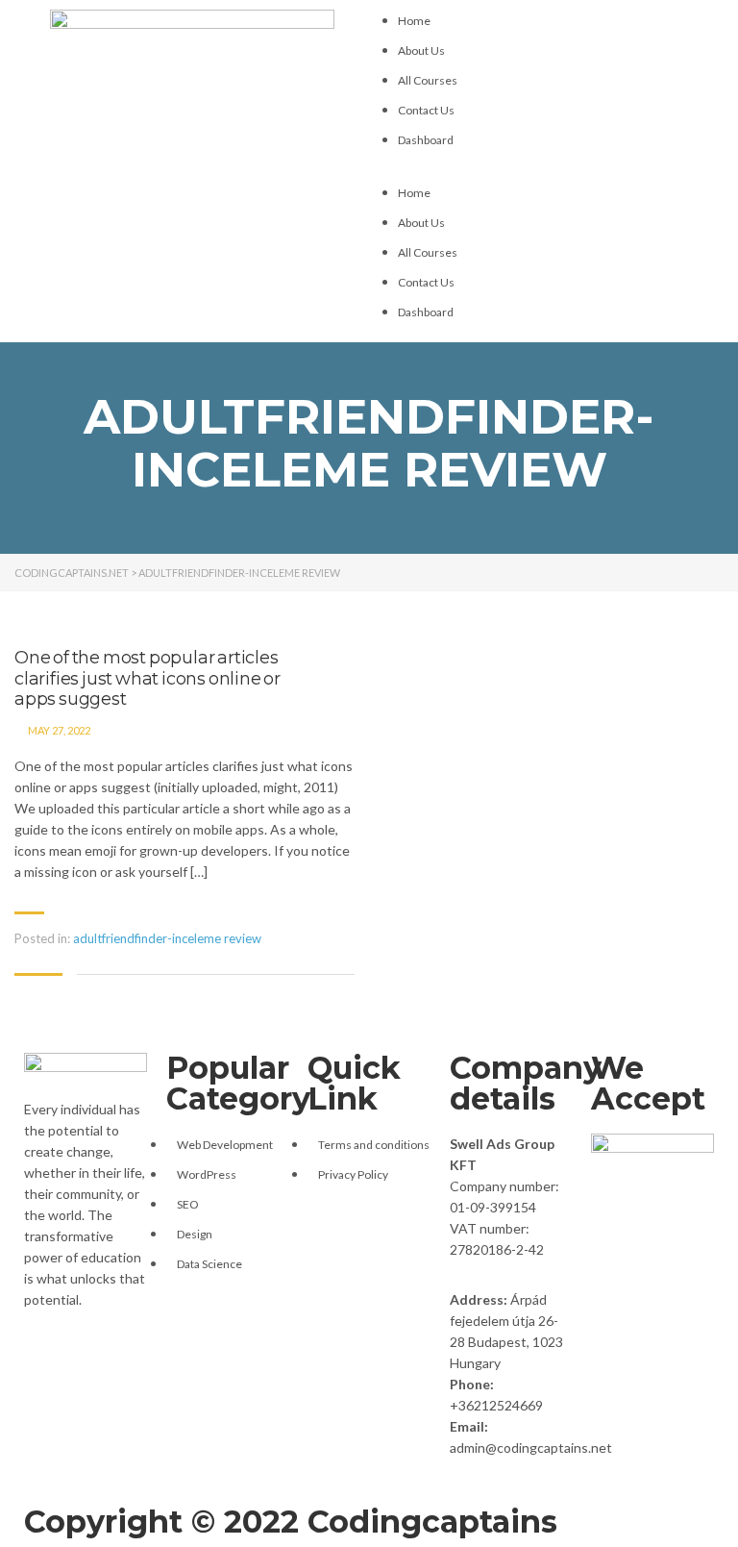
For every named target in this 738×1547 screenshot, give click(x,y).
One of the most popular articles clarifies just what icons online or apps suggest (147, 679)
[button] (546, 171)
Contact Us (426, 110)
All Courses (427, 80)
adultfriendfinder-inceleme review (167, 938)
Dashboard (426, 140)
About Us (421, 50)
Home (414, 20)
